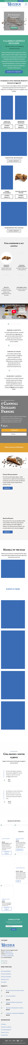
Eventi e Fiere (4, 1035)
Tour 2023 (3, 982)
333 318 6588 (9, 954)
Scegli (18, 881)
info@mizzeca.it (8, 952)
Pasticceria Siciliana (6, 974)
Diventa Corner (5, 979)
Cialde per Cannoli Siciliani (6, 899)
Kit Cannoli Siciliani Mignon (20, 839)
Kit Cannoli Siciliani (6, 971)
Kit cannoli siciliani (6, 838)
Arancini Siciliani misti (20, 867)
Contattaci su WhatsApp (7, 955)
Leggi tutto (19, 849)
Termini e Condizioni (6, 1027)
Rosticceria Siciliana (6, 976)
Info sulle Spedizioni (6, 1029)
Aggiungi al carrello (6, 852)
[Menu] (2, 4)
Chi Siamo (3, 1024)
